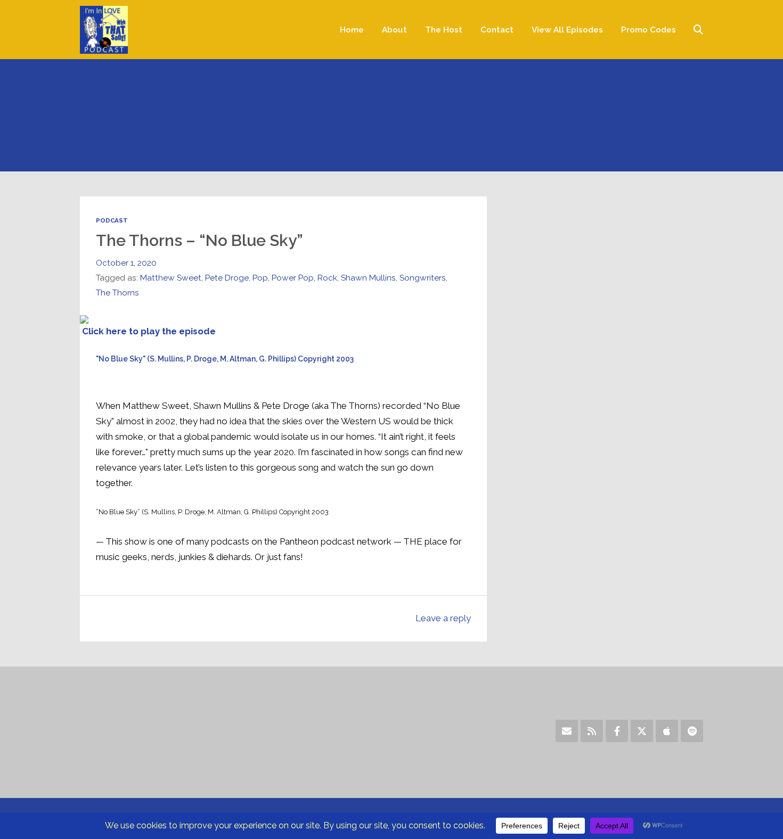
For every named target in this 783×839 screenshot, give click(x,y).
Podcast (112, 220)
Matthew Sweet (170, 278)
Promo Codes (648, 29)
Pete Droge (227, 278)
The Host (443, 29)
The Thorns (117, 292)
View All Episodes (567, 29)
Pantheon (299, 541)
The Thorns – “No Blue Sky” (199, 240)
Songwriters (422, 278)
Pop (260, 278)
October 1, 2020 (126, 263)
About (394, 29)
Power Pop (293, 278)
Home (352, 29)
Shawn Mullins (368, 278)
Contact (496, 29)
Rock (327, 278)
